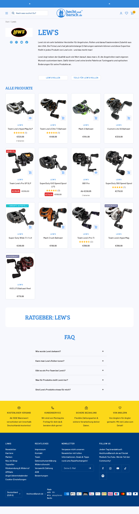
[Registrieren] (90, 468)
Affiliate (9, 472)
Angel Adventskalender (16, 475)
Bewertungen (41, 475)
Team (37, 457)
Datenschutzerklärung (45, 460)
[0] (126, 13)
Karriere (9, 453)
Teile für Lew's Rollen (86, 78)
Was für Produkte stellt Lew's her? (51, 380)
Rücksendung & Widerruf (17, 468)
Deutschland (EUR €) (12, 493)
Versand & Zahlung (44, 468)
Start (7, 22)
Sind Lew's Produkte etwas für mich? (53, 389)
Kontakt (38, 453)
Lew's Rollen (53, 78)
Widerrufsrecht (42, 464)
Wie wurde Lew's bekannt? (48, 351)
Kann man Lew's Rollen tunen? (49, 361)
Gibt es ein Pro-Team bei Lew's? (50, 370)
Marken (8, 457)
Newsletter (10, 449)
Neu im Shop (11, 460)
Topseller (9, 464)
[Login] (121, 13)
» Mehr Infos (80, 3)
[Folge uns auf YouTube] (118, 468)
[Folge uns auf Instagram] (110, 468)
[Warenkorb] (132, 13)
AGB (37, 472)
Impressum (40, 449)
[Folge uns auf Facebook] (103, 468)
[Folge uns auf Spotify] (103, 476)
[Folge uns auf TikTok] (125, 468)
